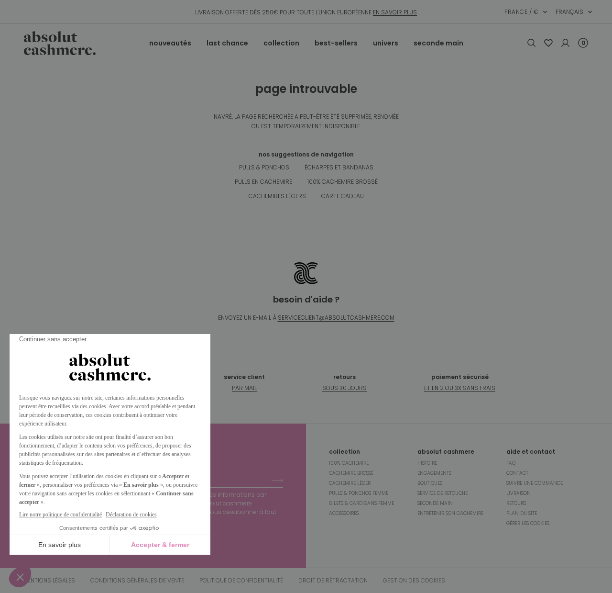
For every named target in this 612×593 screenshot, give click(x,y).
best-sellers (336, 43)
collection (281, 43)
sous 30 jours (344, 388)
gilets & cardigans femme (361, 503)
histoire (427, 463)
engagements (434, 473)
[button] (526, 12)
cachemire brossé (351, 473)
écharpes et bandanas (339, 167)
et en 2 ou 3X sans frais (459, 388)
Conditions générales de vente (137, 580)
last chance (227, 43)
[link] (548, 43)
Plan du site (521, 513)
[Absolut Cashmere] (86, 43)
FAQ (510, 463)
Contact (517, 473)
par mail (244, 388)
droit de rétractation (333, 580)
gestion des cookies (414, 580)
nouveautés (170, 43)
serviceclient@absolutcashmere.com (336, 317)
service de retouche (442, 493)
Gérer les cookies (527, 523)
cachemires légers (277, 196)
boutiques (429, 483)
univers (385, 43)
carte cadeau (342, 196)
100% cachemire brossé (342, 182)
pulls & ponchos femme (358, 493)
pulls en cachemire (263, 182)
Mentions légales (49, 580)
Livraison (518, 493)
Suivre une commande (534, 483)
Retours (516, 503)
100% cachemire (349, 463)
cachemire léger (350, 483)
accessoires (344, 513)
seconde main (438, 43)
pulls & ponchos (264, 167)
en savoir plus (395, 12)
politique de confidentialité (241, 580)
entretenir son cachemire (450, 513)
